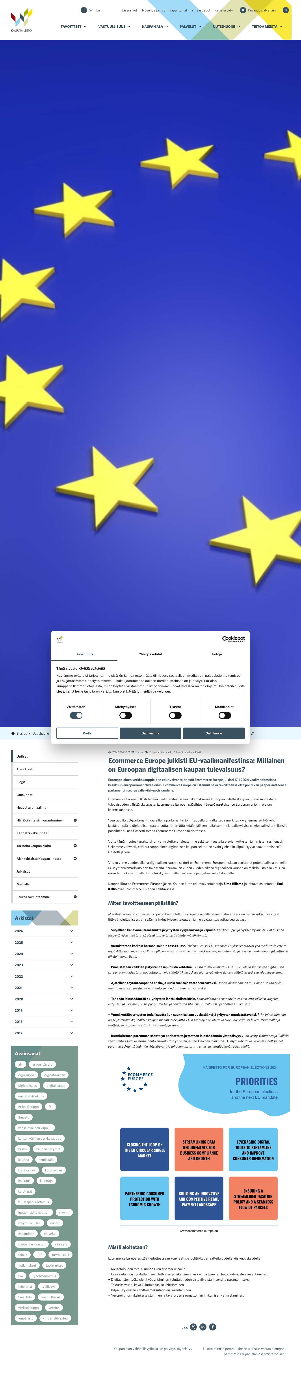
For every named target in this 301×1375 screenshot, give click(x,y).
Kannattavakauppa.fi (32, 833)
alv (20, 1064)
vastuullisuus (50, 1297)
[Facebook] (212, 1326)
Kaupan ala (152, 26)
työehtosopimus (44, 1276)
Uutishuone (224, 26)
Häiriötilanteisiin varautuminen (40, 820)
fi (84, 10)
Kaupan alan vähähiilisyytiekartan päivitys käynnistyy (152, 1349)
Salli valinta (150, 733)
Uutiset (140, 752)
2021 (18, 988)
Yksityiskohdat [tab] (150, 654)
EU (50, 1107)
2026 (19, 931)
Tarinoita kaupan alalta (34, 846)
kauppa (23, 1159)
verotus (53, 1308)
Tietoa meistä (264, 26)
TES (39, 1255)
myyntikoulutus (29, 1223)
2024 (19, 954)
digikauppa (26, 1075)
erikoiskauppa (28, 1107)
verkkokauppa (28, 1308)
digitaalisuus (27, 1085)
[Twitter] (193, 1326)
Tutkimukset (27, 1265)
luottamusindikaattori (34, 1212)
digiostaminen (54, 1075)
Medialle (23, 884)
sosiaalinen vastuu (31, 1244)
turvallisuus (60, 1255)
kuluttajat (25, 1191)
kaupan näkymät (48, 1149)
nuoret (55, 1223)
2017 (18, 1033)
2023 (19, 965)
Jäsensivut (129, 10)
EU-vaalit (179, 752)
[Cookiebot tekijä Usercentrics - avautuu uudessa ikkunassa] (225, 639)
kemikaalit (46, 1159)
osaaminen (26, 1234)
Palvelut (188, 26)
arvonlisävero (42, 1064)
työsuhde (25, 1297)
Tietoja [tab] (216, 654)
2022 (19, 976)
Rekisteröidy (224, 10)
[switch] (125, 715)
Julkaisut (23, 871)
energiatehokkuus (31, 1096)
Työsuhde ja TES (153, 10)
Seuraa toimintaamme (33, 897)
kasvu (22, 1149)
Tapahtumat (178, 10)
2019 (18, 1010)
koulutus (24, 1181)
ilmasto (23, 1117)
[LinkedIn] (202, 1326)
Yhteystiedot (200, 10)
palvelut (50, 1234)
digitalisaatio (55, 1085)
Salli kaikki (214, 733)
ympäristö (25, 1318)
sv (91, 10)
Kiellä (87, 733)
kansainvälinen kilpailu (34, 1128)
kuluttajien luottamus (33, 1202)
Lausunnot (25, 795)
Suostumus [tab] (84, 654)
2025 (19, 942)
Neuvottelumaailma (31, 807)
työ (20, 1276)
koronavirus (53, 1170)
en (98, 10)
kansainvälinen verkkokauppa (39, 1138)
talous (22, 1255)
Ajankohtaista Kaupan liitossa (39, 858)
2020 (19, 999)
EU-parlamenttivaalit (160, 752)
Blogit (21, 782)
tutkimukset (54, 1265)
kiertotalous (26, 1170)
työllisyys (49, 1286)
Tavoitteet (71, 26)
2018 (18, 1022)
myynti (64, 1212)
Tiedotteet (25, 769)
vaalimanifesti (193, 752)
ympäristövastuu (55, 1318)
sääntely (61, 1244)
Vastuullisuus (111, 26)
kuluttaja (46, 1181)
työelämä (25, 1286)
